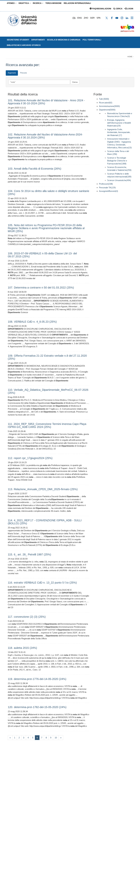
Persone (23, 73)
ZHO (86, 18)
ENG (79, 18)
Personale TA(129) (107, 187)
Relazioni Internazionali (77, 3)
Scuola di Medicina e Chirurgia (63, 40)
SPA (98, 18)
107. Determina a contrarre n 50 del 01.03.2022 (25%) (41, 287)
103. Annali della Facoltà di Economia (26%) (34, 168)
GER (92, 18)
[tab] (12, 73)
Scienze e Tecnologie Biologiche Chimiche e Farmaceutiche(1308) (117, 161)
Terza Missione (53, 3)
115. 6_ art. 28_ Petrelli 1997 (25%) (29, 554)
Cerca (118, 9)
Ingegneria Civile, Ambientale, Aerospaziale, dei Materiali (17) (118, 132)
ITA (73, 18)
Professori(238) (106, 184)
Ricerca (37, 3)
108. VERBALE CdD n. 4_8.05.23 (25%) (32, 321)
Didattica (24, 3)
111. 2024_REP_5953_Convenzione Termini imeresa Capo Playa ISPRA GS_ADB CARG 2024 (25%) (47, 425)
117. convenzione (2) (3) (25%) (27, 616)
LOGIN (129, 9)
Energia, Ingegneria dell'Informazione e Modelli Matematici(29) (119, 123)
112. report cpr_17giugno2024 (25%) (30, 458)
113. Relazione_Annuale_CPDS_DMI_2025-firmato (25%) (43, 489)
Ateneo (11, 3)
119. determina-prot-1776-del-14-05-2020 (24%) (37, 678)
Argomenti (12, 73)
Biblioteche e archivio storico (24, 45)
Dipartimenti (38, 40)
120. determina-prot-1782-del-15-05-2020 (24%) (37, 707)
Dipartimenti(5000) (107, 110)
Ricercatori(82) (105, 102)
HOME (129, 57)
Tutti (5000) (104, 99)
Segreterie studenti (18, 40)
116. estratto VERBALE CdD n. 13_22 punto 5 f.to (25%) (42, 582)
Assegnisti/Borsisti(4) (108, 191)
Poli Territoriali (92, 40)
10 (56, 737)
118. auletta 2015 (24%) (22, 647)
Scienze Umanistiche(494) (119, 180)
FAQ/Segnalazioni (101, 9)
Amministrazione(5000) (109, 106)
